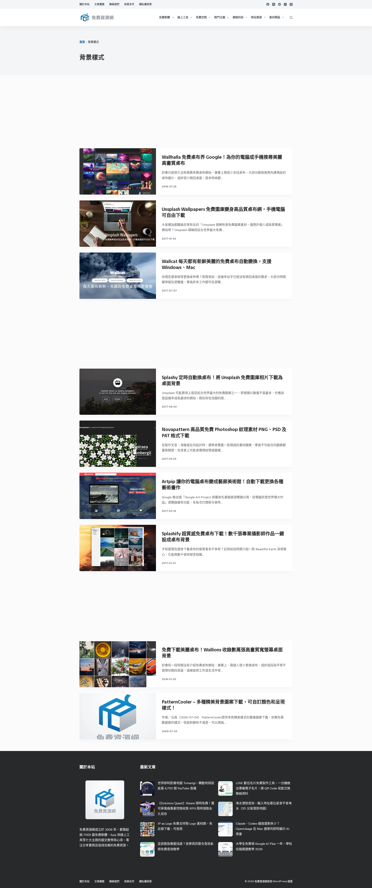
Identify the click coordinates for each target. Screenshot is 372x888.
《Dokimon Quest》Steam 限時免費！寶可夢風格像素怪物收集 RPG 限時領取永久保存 (186, 808)
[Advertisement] (186, 113)
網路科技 (238, 17)
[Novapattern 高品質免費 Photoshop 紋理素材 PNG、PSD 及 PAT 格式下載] (117, 444)
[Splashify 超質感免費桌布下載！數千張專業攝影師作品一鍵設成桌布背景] (117, 548)
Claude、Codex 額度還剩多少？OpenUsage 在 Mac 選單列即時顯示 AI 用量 (262, 829)
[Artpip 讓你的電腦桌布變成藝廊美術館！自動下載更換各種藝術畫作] (117, 496)
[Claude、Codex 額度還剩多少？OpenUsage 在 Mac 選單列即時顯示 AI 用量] (225, 829)
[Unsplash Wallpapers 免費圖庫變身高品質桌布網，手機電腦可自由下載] (117, 223)
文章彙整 (99, 4)
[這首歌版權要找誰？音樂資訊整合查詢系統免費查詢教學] (147, 849)
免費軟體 (164, 17)
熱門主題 (219, 17)
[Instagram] (285, 4)
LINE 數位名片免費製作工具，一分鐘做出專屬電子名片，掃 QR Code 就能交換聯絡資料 (263, 788)
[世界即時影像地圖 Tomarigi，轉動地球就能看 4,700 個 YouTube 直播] (147, 788)
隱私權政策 (145, 4)
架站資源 (256, 17)
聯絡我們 (114, 4)
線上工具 (182, 17)
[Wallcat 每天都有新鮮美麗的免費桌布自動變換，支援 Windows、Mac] (117, 276)
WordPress (280, 881)
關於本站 (84, 4)
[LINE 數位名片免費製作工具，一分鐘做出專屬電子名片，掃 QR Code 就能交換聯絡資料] (225, 788)
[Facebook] (267, 4)
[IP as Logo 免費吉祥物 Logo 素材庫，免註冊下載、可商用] (147, 829)
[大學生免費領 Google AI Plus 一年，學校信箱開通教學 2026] (225, 849)
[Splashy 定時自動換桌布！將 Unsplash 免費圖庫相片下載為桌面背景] (117, 392)
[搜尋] (291, 17)
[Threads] (291, 4)
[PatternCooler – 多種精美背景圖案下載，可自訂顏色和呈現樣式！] (117, 716)
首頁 (82, 42)
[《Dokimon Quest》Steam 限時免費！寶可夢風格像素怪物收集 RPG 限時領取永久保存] (147, 809)
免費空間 (201, 17)
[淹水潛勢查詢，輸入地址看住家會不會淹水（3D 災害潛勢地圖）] (225, 809)
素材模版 (274, 17)
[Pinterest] (279, 4)
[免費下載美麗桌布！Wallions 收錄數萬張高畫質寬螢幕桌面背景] (117, 664)
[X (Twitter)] (273, 4)
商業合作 (129, 4)
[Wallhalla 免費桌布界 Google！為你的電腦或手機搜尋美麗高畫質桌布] (117, 171)
